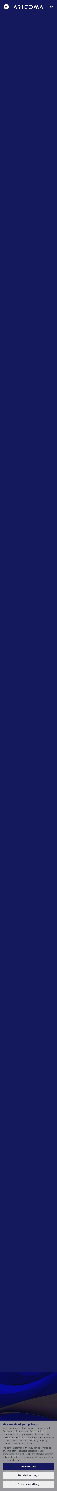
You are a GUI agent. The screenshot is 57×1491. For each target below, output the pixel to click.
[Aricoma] (28, 6)
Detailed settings (28, 1475)
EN (51, 6)
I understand (28, 1466)
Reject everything (28, 1484)
